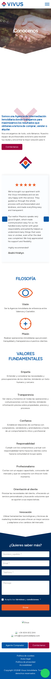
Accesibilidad (25, 665)
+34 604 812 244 (27, 632)
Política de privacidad (25, 662)
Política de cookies (25, 655)
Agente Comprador (15, 645)
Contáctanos (12, 147)
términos (20, 599)
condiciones (33, 599)
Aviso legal (25, 659)
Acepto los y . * (23, 599)
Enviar (25, 607)
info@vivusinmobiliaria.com (27, 635)
